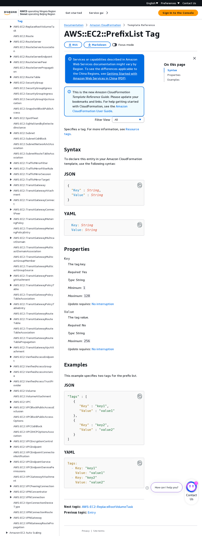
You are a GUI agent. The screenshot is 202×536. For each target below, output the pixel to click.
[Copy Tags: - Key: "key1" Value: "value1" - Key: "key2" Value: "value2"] (139, 463)
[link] (141, 25)
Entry (92, 512)
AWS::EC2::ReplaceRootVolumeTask (107, 507)
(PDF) (121, 78)
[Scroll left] (62, 13)
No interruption (103, 304)
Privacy (86, 530)
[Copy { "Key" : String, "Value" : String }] (139, 185)
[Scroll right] (106, 13)
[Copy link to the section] (61, 150)
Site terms (99, 530)
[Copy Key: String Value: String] (139, 225)
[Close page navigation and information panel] (194, 58)
